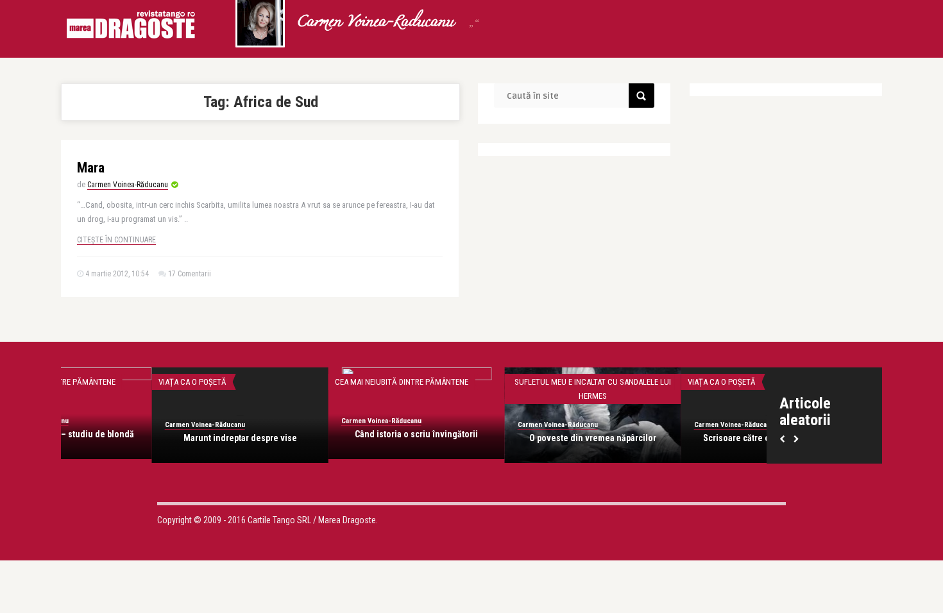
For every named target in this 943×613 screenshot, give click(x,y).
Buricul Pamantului (680, 438)
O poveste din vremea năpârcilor (150, 438)
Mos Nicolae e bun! (503, 438)
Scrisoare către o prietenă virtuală (327, 438)
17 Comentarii (189, 273)
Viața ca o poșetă (280, 382)
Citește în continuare (116, 239)
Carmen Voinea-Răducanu (127, 184)
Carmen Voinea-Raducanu (375, 22)
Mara (91, 168)
